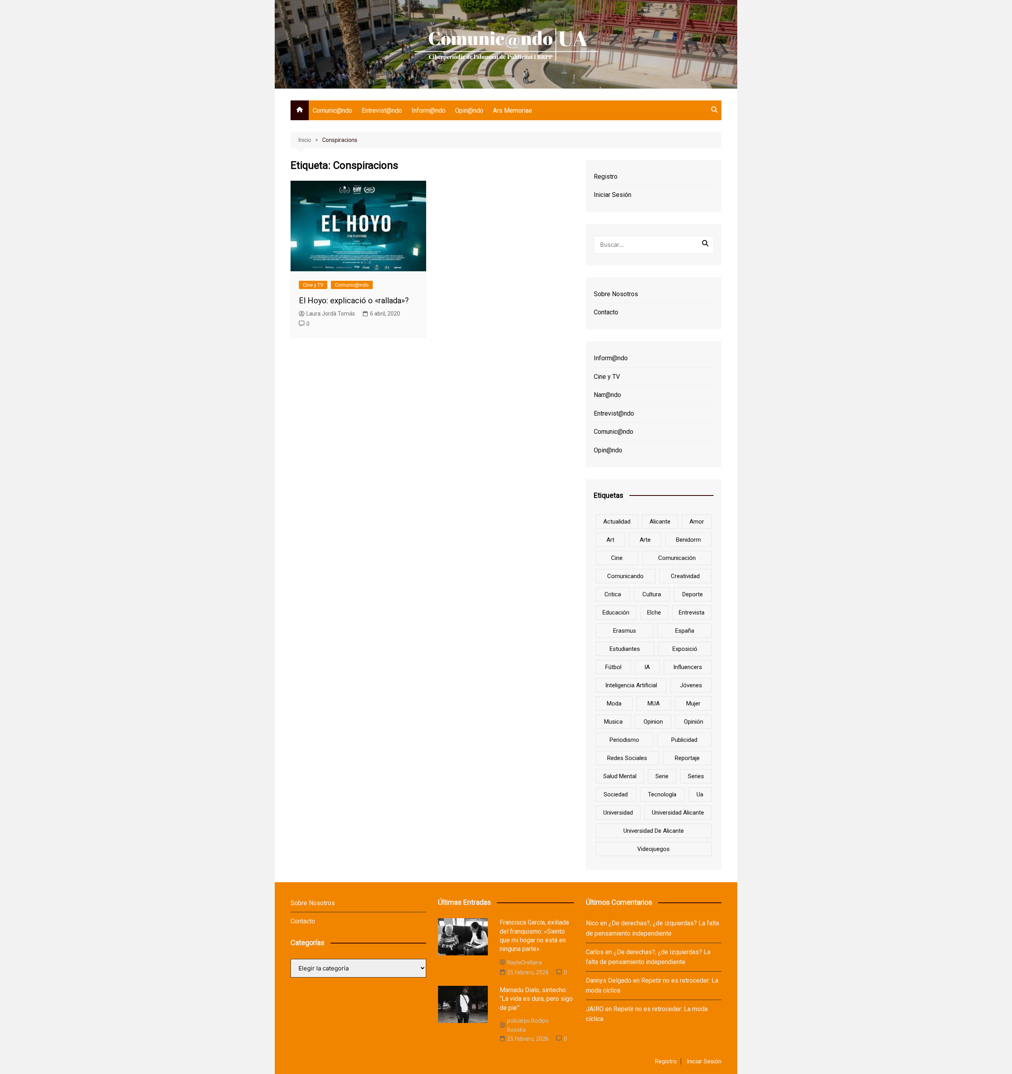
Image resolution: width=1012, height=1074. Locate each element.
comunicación (677, 558)
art (610, 539)
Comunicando (625, 576)
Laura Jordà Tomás (330, 313)
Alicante (659, 521)
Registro (605, 176)
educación (615, 612)
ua (700, 794)
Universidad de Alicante (653, 830)
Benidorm (688, 539)
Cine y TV (313, 285)
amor (696, 521)
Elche (654, 612)
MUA (654, 703)
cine (617, 558)
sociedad (616, 794)
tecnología (662, 794)
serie (661, 776)
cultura (651, 594)
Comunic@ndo (332, 110)
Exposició (684, 648)
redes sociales (627, 758)
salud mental (619, 776)
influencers (687, 667)
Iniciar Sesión (612, 195)
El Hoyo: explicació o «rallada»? (354, 300)
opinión (693, 721)
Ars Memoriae (512, 110)
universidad (618, 812)
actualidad (617, 521)
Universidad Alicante (678, 812)
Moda (614, 703)
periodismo (624, 739)
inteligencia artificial (631, 685)
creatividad (685, 576)
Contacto (606, 312)
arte (645, 539)
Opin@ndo (469, 110)
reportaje (687, 758)
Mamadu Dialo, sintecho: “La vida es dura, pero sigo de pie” (536, 999)
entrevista (691, 612)
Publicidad (684, 739)
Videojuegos (653, 849)
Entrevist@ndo (382, 110)
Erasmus (624, 630)
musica (613, 721)
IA (647, 667)
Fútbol (613, 667)
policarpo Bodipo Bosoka (528, 1024)
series (696, 776)
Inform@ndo (429, 110)
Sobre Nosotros (616, 294)
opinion (653, 721)
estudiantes (625, 648)
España (684, 630)
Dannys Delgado (608, 980)
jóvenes (691, 685)
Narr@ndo (607, 395)
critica (612, 594)
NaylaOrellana (524, 962)
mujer (693, 703)
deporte (692, 594)
